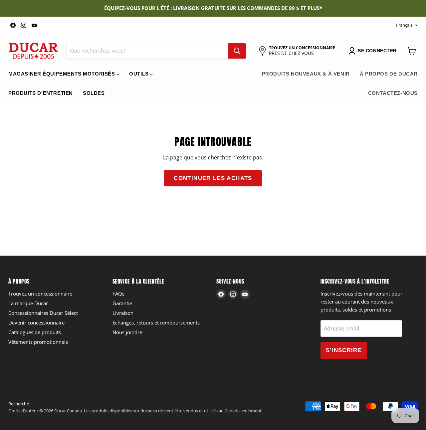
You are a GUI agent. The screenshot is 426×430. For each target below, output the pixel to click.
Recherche (18, 404)
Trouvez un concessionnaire (40, 293)
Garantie (122, 303)
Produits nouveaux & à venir (306, 74)
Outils (139, 74)
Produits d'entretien (40, 93)
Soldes (94, 93)
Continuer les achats (213, 178)
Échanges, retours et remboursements (156, 322)
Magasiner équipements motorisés (62, 74)
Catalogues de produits (34, 332)
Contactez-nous (393, 93)
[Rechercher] (237, 51)
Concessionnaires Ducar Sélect (43, 313)
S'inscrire (344, 350)
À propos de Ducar (389, 74)
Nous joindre (127, 332)
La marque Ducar (28, 303)
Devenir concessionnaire (36, 322)
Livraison (122, 313)
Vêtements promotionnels (38, 341)
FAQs (118, 293)
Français (404, 25)
